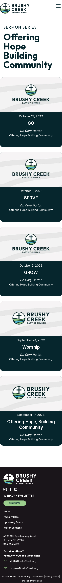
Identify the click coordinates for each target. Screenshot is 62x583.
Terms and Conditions (31, 581)
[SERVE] (31, 169)
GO (31, 123)
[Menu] (58, 6)
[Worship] (31, 318)
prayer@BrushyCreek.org (24, 568)
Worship (31, 347)
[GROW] (31, 243)
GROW (31, 272)
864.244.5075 (11, 544)
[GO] (31, 94)
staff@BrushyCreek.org (23, 560)
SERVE (31, 197)
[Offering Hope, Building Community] (31, 393)
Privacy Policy (52, 576)
